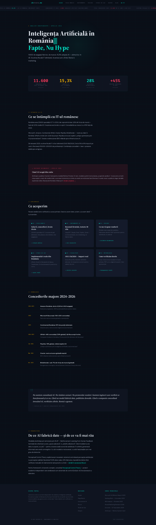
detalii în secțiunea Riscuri (77, 463)
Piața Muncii (70, 3)
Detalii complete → (70, 181)
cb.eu (36, 3)
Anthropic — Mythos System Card (115, 511)
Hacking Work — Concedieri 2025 (115, 498)
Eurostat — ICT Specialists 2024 (114, 507)
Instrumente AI (82, 501)
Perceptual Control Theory (72, 468)
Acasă (61, 3)
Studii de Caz (100, 3)
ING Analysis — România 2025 (114, 501)
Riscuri (90, 3)
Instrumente (81, 3)
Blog (116, 3)
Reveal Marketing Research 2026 (114, 504)
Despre (110, 3)
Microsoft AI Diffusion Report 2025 (115, 495)
